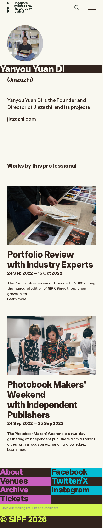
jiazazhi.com (21, 118)
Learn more (16, 298)
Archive (14, 490)
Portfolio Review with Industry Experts (50, 258)
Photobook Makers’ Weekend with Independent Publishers (46, 398)
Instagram (70, 490)
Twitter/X (70, 481)
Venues (14, 481)
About (11, 472)
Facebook (69, 472)
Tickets (14, 499)
